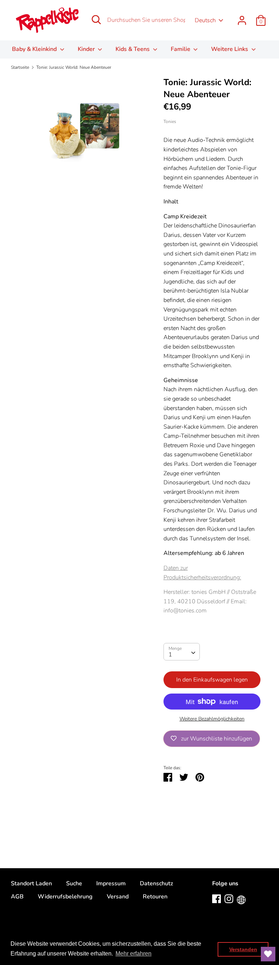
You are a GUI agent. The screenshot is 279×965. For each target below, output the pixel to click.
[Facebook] (216, 898)
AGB (17, 897)
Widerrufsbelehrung (65, 897)
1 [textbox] (170, 655)
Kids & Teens (133, 49)
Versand (118, 897)
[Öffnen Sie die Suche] (96, 19)
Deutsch (205, 20)
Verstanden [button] (243, 949)
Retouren (155, 897)
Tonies (169, 121)
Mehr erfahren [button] (133, 953)
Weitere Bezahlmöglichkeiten (211, 718)
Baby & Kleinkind (35, 49)
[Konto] (242, 17)
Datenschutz (156, 883)
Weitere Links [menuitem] (230, 49)
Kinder (87, 49)
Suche (74, 883)
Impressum (111, 883)
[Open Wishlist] (268, 954)
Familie (181, 49)
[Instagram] (229, 898)
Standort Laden (31, 883)
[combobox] (181, 651)
